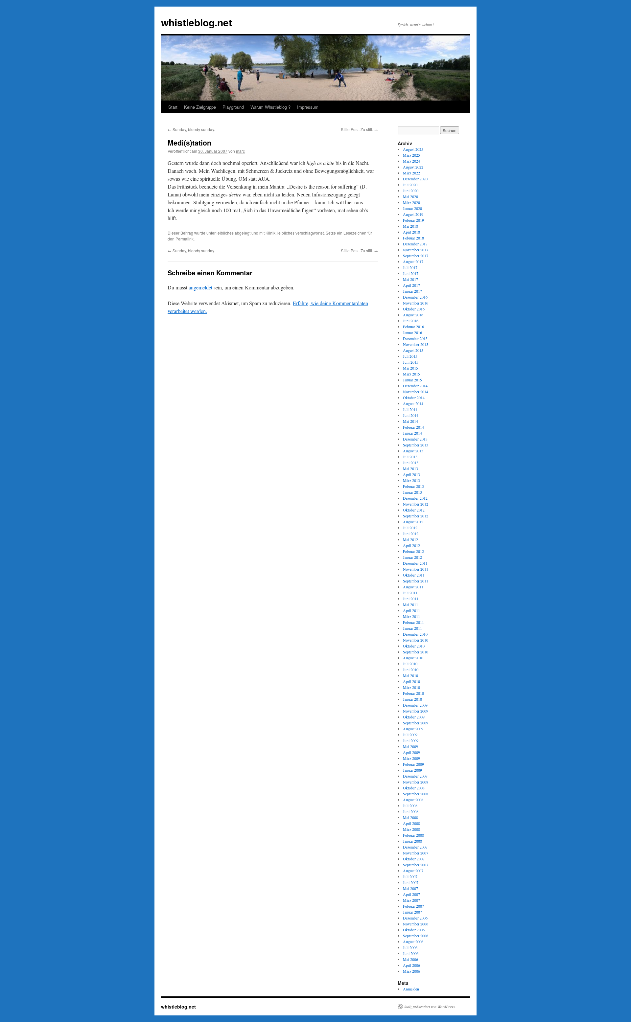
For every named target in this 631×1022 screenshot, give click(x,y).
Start (172, 107)
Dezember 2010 (415, 634)
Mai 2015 (410, 368)
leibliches (225, 233)
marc (240, 151)
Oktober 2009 (414, 716)
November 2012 (415, 504)
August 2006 (413, 941)
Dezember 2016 (415, 297)
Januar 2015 (412, 379)
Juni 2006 (410, 953)
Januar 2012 (412, 557)
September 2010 (415, 651)
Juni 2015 (410, 362)
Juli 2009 (410, 734)
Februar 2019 (413, 220)
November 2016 (415, 303)
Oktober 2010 (414, 645)
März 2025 (411, 155)
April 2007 (411, 894)
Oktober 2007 (414, 858)
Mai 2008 (410, 817)
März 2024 (411, 161)
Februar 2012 (413, 551)
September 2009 (415, 722)
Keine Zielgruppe (200, 107)
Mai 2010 (410, 675)
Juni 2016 (410, 320)
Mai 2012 (410, 539)
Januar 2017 (412, 291)
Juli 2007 (410, 876)
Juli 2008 (410, 805)
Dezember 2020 (415, 178)
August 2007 (413, 870)
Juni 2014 (410, 415)
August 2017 (413, 261)
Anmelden (411, 988)
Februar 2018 (413, 237)
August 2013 (413, 450)
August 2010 (413, 657)
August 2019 (413, 214)
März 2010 (411, 687)
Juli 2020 (410, 184)
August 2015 (413, 350)
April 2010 (411, 681)
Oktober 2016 (414, 308)
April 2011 (411, 610)
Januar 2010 (412, 699)
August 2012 (413, 521)
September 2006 (415, 935)
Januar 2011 (412, 628)
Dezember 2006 (415, 917)
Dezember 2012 (415, 498)
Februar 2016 (413, 326)
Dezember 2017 (415, 243)
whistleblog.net (196, 22)
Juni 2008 (410, 811)
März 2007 (411, 900)
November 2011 (415, 569)
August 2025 (413, 149)
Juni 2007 (410, 882)
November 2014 (415, 391)
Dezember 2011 (415, 563)
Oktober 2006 (414, 929)
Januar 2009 (412, 770)
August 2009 (413, 728)
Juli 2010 (410, 663)
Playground (233, 107)
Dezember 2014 (415, 385)
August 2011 (413, 586)
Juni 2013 (410, 462)
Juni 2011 (410, 598)
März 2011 (411, 616)
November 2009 (415, 711)
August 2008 (413, 799)
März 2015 (411, 373)
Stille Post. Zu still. (359, 129)
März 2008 (411, 829)
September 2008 (415, 793)
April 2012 (411, 545)
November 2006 (415, 923)
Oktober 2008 (414, 787)
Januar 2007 (412, 912)
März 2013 (411, 480)
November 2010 (415, 640)
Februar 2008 (413, 835)
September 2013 (415, 444)
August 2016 (413, 314)
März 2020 (411, 202)
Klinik (270, 233)
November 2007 (415, 852)
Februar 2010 (413, 693)
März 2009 (411, 758)
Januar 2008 (412, 841)
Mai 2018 (410, 226)
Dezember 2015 (415, 338)
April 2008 (411, 823)
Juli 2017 (410, 267)
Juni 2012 (410, 533)
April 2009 (411, 752)
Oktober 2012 (414, 509)
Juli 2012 (410, 527)
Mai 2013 (410, 468)
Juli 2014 (410, 409)
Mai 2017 (410, 279)
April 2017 (411, 285)
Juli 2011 (410, 592)
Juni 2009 (410, 740)
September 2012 (415, 515)
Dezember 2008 (415, 776)
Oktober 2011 (414, 575)
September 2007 (415, 864)
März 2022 (411, 172)
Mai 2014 (410, 421)
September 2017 (415, 255)
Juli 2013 (410, 456)
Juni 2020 (410, 190)
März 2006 (411, 971)
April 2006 (411, 965)
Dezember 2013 (415, 439)
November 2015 (415, 344)
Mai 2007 (410, 888)
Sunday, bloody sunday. (191, 129)
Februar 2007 (413, 906)
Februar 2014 (413, 427)
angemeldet (200, 287)
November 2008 (415, 781)
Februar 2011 (413, 622)
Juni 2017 (410, 273)
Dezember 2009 (415, 705)
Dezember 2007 (415, 847)
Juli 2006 (410, 947)
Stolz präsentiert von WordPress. (430, 1006)
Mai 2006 (410, 959)
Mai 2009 (410, 746)
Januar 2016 (412, 332)
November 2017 (415, 249)
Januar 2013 (412, 492)
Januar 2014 (412, 433)
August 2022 (413, 167)
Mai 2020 (410, 196)
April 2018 (411, 232)
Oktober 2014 (414, 397)
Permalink (184, 238)
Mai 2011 (410, 604)
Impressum (307, 107)
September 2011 (415, 580)
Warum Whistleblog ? (270, 107)
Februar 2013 (413, 486)
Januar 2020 (412, 208)
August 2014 (413, 403)
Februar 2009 (413, 764)
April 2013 (411, 474)
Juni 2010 (410, 669)
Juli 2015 (410, 356)
